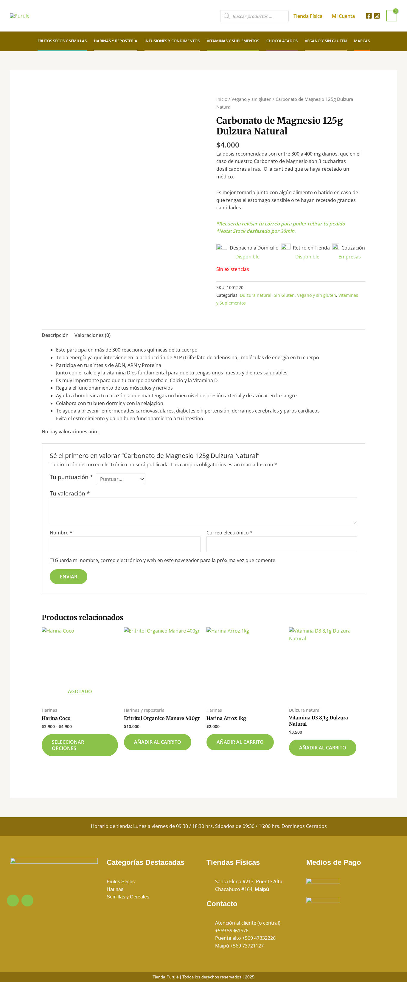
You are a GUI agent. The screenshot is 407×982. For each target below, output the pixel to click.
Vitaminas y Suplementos (233, 40)
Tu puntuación (71, 477)
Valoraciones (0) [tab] (92, 335)
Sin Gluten (284, 295)
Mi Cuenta (343, 16)
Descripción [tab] (55, 335)
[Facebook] (369, 15)
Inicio (221, 99)
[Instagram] (377, 15)
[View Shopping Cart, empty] (391, 15)
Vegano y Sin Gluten (326, 40)
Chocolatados (282, 40)
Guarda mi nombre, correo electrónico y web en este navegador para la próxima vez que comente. (165, 560)
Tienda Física (307, 16)
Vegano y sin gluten (251, 99)
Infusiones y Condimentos (172, 40)
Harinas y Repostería (115, 40)
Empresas (349, 256)
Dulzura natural (255, 295)
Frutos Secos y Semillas (62, 40)
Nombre (61, 532)
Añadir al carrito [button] (157, 742)
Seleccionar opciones (68, 745)
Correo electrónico (229, 532)
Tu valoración (70, 493)
